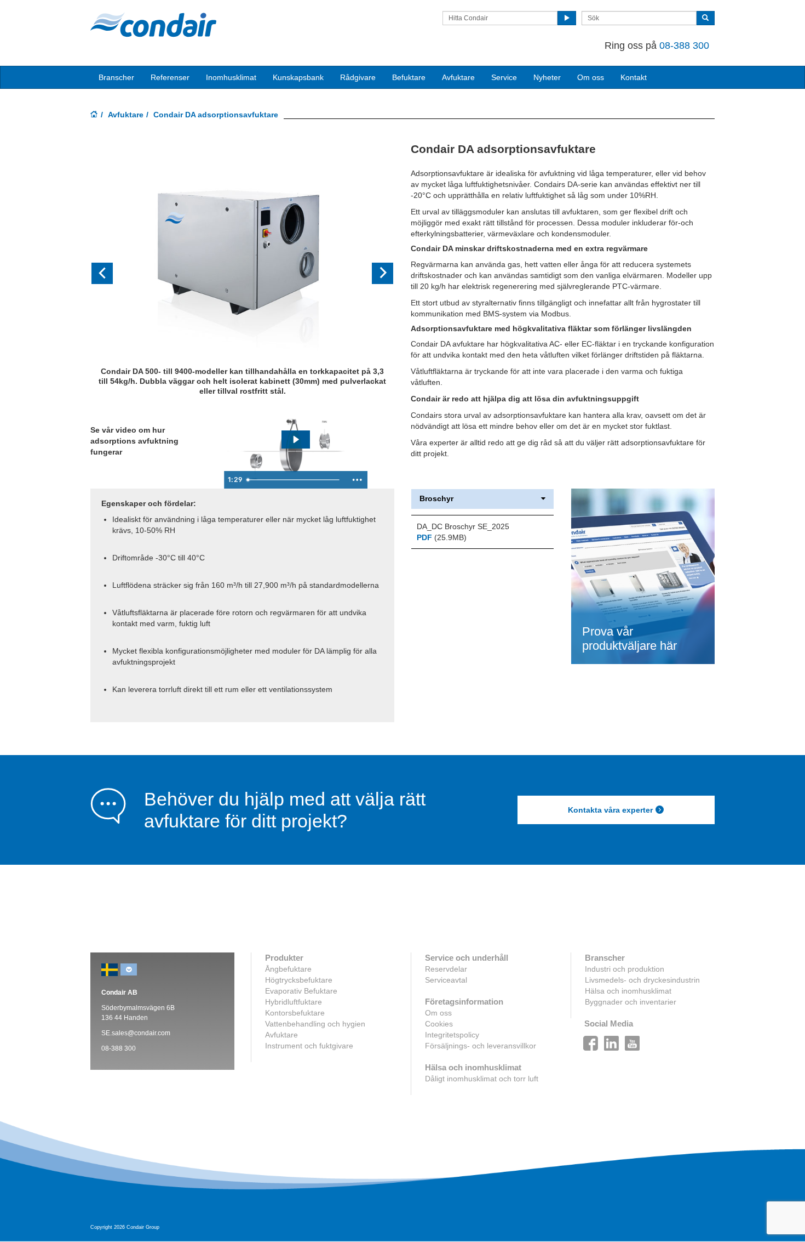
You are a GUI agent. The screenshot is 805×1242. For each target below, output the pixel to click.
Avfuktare (458, 77)
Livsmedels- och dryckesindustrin (642, 980)
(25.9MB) (442, 537)
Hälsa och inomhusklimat (628, 990)
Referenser (170, 77)
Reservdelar (446, 969)
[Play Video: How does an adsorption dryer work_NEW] (295, 439)
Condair (153, 24)
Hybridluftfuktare (293, 1001)
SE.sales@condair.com (135, 1033)
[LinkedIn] (611, 1040)
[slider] (295, 480)
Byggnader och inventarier (630, 1001)
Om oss (438, 1012)
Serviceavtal (446, 980)
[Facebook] (591, 1040)
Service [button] (504, 77)
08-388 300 (684, 45)
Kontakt (633, 77)
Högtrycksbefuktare (298, 980)
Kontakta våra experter (610, 810)
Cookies (439, 1023)
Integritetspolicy (452, 1034)
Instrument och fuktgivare (309, 1045)
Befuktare (409, 77)
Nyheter (547, 77)
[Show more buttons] (357, 480)
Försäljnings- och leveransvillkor (480, 1045)
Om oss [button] (590, 77)
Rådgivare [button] (358, 77)
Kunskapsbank (298, 77)
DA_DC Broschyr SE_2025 (463, 526)
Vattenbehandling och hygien (315, 1023)
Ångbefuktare (288, 969)
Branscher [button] (116, 77)
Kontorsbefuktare (295, 1012)
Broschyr (436, 499)
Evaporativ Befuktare (301, 990)
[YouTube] (632, 1040)
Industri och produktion (624, 969)
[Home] (94, 115)
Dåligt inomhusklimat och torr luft (481, 1078)
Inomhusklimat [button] (231, 77)
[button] (113, 274)
